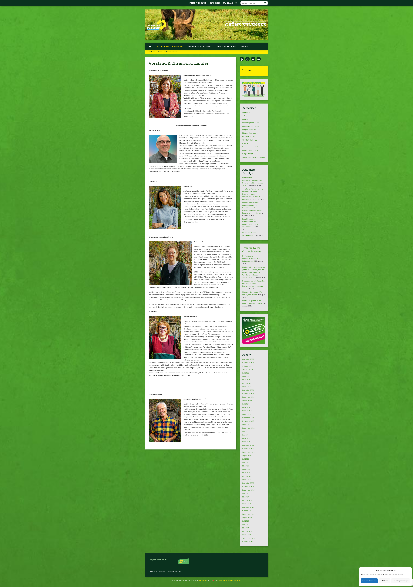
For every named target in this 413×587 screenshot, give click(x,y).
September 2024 (248, 397)
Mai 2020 (245, 497)
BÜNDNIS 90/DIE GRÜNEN (198, 3)
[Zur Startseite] (157, 29)
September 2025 (248, 369)
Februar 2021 (247, 476)
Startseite (152, 52)
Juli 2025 (245, 373)
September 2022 (248, 428)
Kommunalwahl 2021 (250, 147)
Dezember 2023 (248, 418)
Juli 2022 (245, 431)
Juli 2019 (245, 521)
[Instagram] (247, 59)
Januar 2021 (246, 480)
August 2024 (247, 400)
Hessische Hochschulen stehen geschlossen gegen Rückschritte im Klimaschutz (253, 283)
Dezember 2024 (248, 390)
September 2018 (248, 538)
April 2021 (246, 469)
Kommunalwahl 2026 (199, 46)
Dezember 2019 (248, 507)
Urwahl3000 (202, 580)
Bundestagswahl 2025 (250, 126)
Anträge (245, 119)
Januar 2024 (246, 414)
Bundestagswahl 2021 (250, 123)
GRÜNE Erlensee (245, 24)
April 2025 (246, 376)
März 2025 (246, 380)
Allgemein (246, 112)
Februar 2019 (247, 531)
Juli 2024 (245, 404)
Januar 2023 (246, 424)
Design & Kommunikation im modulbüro (229, 580)
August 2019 (247, 517)
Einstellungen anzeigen (400, 581)
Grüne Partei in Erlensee (169, 46)
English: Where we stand (159, 560)
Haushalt (245, 143)
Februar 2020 (247, 500)
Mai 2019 (245, 528)
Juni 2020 (246, 493)
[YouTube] (253, 59)
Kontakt (245, 46)
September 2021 (248, 452)
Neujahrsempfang (248, 154)
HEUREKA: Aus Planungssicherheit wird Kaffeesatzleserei (251, 258)
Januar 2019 (246, 535)
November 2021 (248, 449)
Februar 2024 (247, 411)
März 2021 (246, 473)
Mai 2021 (245, 466)
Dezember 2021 (248, 445)
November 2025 (248, 362)
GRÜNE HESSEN (215, 3)
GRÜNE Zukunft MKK (230, 3)
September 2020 (248, 490)
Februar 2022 (247, 442)
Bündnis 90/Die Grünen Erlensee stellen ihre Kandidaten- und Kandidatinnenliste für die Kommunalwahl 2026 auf (251, 208)
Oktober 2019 (247, 511)
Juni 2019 (246, 524)
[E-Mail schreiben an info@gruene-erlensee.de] (259, 59)
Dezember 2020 (248, 483)
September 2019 (248, 514)
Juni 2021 (246, 462)
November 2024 (248, 393)
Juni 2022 (246, 435)
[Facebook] (242, 59)
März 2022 (246, 438)
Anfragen (245, 116)
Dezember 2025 (248, 359)
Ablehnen (384, 581)
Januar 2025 (246, 387)
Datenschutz (154, 571)
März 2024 (246, 407)
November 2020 (248, 486)
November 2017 (248, 542)
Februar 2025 (247, 383)
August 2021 (247, 455)
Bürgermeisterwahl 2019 (251, 129)
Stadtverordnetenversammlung (253, 157)
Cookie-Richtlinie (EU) (174, 571)
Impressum (162, 571)
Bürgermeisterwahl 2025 (251, 133)
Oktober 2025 (247, 366)
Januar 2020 (246, 504)
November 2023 (248, 421)
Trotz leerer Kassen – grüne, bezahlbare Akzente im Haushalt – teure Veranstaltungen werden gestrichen (252, 194)
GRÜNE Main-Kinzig (249, 140)
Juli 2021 (245, 459)
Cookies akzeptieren (369, 581)
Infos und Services (226, 46)
